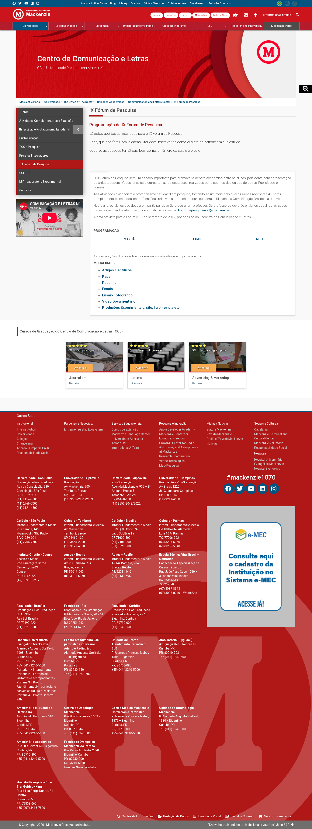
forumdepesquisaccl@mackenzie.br (206, 210)
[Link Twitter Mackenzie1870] (20, 3)
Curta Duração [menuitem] (29, 138)
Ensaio (107, 289)
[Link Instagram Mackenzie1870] (37, 3)
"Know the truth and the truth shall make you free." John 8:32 (249, 824)
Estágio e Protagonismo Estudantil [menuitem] (47, 129)
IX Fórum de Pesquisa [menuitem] (35, 164)
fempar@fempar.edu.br (80, 767)
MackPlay (171, 15)
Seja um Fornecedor (277, 816)
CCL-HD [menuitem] (24, 173)
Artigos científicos (117, 270)
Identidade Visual (209, 816)
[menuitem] (93, 3)
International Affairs (277, 15)
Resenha (109, 283)
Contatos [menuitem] (25, 190)
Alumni (156, 15)
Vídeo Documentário (118, 301)
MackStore (202, 15)
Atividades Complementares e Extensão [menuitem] (46, 120)
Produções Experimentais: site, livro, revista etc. (141, 307)
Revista (185, 15)
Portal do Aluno (220, 15)
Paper (107, 276)
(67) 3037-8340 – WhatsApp (178, 593)
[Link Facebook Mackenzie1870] (14, 3)
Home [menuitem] (25, 112)
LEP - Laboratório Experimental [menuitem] (40, 181)
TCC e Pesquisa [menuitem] (29, 147)
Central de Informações (137, 816)
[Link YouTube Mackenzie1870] (26, 3)
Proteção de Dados (176, 816)
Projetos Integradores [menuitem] (33, 155)
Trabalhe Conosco (242, 816)
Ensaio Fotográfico (117, 295)
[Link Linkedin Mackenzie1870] (32, 3)
